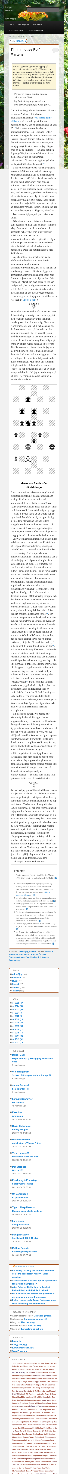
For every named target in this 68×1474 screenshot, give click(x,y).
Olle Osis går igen (43, 1315)
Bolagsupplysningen (33, 1400)
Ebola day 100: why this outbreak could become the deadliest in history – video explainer (33, 1273)
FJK (18, 1449)
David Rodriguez (26, 1431)
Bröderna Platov (36, 1406)
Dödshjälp (48, 1431)
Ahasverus (49, 1363)
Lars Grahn (18, 1220)
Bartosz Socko (29, 1388)
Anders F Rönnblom (42, 1375)
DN (43, 1431)
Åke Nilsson (24, 1366)
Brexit (44, 1403)
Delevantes (37, 1431)
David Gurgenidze (25, 1428)
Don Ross (22, 1434)
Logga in (16, 1341)
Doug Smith (43, 1434)
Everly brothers (39, 1443)
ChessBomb (24, 1416)
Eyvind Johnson (18, 1446)
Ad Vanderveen (38, 1363)
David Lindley (37, 1428)
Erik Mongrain (29, 1440)
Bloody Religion (20, 1129)
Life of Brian (29, 299)
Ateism (44, 1385)
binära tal (40, 1394)
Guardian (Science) (25, 1267)
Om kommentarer (35, 30)
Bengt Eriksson (20, 1234)
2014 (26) (17, 1035)
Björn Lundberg (27, 1397)
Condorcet (43, 1419)
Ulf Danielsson (20, 1193)
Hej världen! (18, 1102)
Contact (51, 1419)
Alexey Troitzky (18, 1372)
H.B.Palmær (16, 1471)
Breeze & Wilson (35, 1403)
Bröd (27, 1406)
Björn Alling (16, 1397)
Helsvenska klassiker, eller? (25, 1156)
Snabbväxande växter (22, 1183)
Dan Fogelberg (47, 1422)
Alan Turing (33, 1366)
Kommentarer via (23, 1347)
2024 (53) (17, 1006)
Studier (15, 987)
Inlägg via (19, 1344)
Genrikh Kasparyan (24, 1458)
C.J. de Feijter (42, 1409)
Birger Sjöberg (50, 1394)
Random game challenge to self (27, 1210)
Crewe (26, 1422)
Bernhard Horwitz (23, 1391)
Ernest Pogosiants (42, 1440)
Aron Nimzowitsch (19, 1385)
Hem (11, 24)
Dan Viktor (23, 1425)
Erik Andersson (18, 1440)
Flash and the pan (27, 1449)
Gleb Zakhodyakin (27, 1462)
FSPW (41, 1455)
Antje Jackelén (28, 1382)
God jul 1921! (18, 1170)
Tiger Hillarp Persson (23, 1207)
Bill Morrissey (31, 1394)
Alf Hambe (40, 1372)
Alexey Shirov (48, 1369)
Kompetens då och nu (32, 1328)
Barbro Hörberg (18, 1388)
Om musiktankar (16, 30)
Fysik (46, 1455)
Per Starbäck (19, 1166)
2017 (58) (17, 1026)
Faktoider (17, 1112)
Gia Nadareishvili (46, 1458)
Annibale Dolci (48, 1379)
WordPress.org (19, 1350)
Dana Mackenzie (21, 1139)
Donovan (29, 1434)
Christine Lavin (33, 1419)
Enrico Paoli (39, 1437)
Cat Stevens (45, 1412)
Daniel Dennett (33, 1425)
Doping (36, 1434)
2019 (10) (17, 1019)
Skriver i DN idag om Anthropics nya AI (31, 1075)
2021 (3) (17, 1012)
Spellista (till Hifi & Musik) (25, 1238)
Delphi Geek (18, 1054)
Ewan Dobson (50, 1443)
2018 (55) (17, 1022)
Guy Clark (45, 1468)
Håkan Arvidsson (32, 1471)
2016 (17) (17, 1029)
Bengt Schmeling (42, 1388)
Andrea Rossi (37, 1379)
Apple (37, 1381)
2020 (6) (17, 1015)
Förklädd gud (45, 1449)
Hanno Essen (44, 1471)
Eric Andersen (50, 1437)
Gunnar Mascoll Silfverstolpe (30, 1468)
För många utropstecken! (24, 1251)
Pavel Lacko (31, 957)
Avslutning (17, 1115)
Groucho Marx (42, 1464)
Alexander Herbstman (47, 1366)
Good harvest (46, 1462)
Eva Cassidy (27, 1443)
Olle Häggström (20, 1071)
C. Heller (22, 1409)
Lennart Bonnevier (22, 1098)
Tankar (15, 990)
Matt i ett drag (28, 1322)
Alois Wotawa (49, 1372)
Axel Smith (24, 954)
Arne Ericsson (52, 1382)
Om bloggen (23, 24)
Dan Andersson (35, 1422)
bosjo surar (46, 1400)
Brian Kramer (52, 1403)
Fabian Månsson (31, 1446)
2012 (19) (17, 1042)
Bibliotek (21, 1394)
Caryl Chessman (34, 1412)
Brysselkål (47, 1406)
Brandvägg (24, 1403)
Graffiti (22, 1465)
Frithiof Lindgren (32, 1455)
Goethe (37, 1462)
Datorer (42, 1425)
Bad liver (51, 1385)
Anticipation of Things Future (26, 1143)
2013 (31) (17, 1039)
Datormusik (50, 1425)
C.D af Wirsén (31, 1409)
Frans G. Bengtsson (30, 1452)
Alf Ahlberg (30, 1372)
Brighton (21, 1406)
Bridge (14, 1406)
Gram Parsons (31, 1465)
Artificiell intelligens (34, 1385)
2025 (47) (17, 1002)
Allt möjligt (23, 951)
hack (23, 1471)
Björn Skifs (38, 1397)
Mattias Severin (20, 1248)
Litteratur (16, 977)
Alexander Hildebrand (20, 1369)
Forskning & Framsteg (24, 1180)
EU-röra (19, 1443)
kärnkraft (34, 954)
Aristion (43, 1382)
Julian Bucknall (20, 1085)
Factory (49, 1446)
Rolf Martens (43, 957)
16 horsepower (17, 1363)
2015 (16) (17, 1032)
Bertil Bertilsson (36, 1391)
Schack (32, 951)
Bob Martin (21, 1400)
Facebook (41, 1446)
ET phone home (20, 1197)
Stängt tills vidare (20, 1224)
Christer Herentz (49, 1416)
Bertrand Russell (49, 1391)
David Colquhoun (21, 1125)
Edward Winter (28, 1437)
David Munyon (48, 1428)
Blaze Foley (47, 1397)
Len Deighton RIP (20, 1088)
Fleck (37, 1449)
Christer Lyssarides (19, 1419)
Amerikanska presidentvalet (23, 1375)
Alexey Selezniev (35, 1369)
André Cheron (26, 1379)
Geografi (35, 1458)
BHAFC (15, 1394)
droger (20, 1437)
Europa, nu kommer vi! (35, 1318)
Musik (15, 980)
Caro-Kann (23, 1412)
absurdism (28, 1363)
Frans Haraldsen (45, 1452)
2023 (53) (17, 1009)
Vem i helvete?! (20, 1153)
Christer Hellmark (36, 1416)
